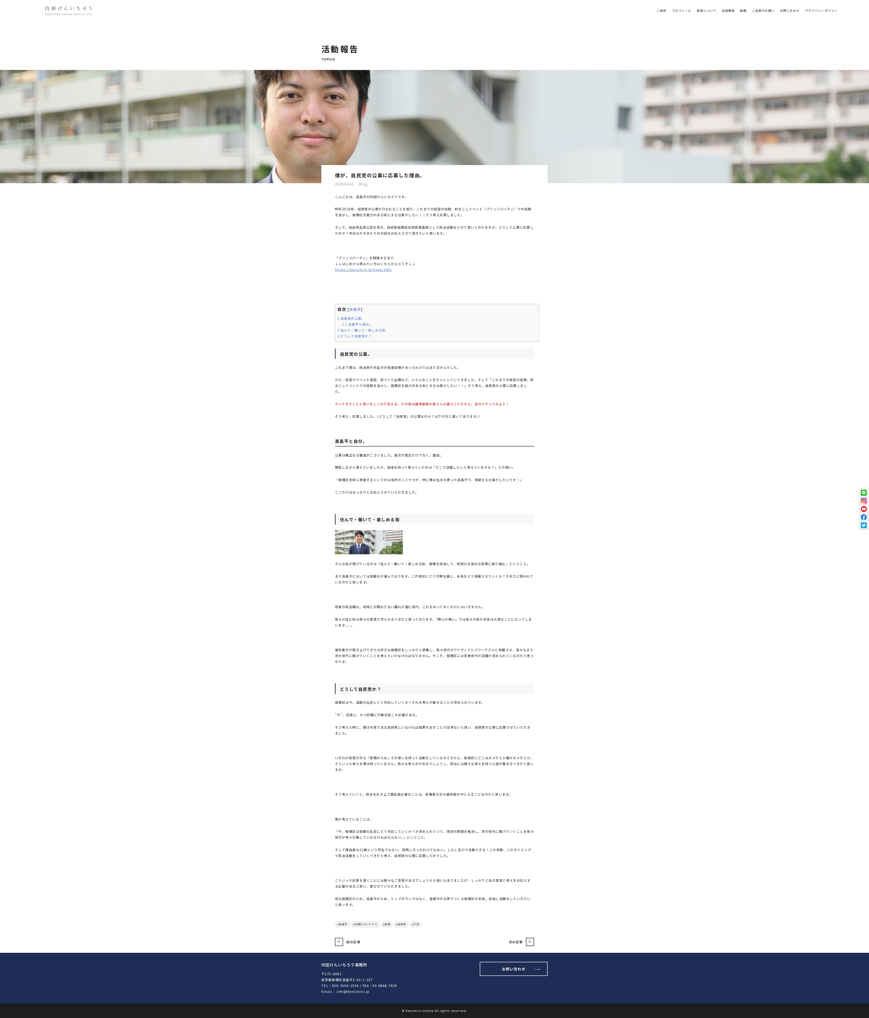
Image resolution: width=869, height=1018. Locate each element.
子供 (416, 924)
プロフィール (682, 10)
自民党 (402, 924)
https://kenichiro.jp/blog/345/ (363, 269)
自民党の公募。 (351, 318)
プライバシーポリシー (821, 10)
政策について (706, 10)
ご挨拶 (661, 10)
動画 (743, 10)
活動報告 (728, 10)
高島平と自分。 (357, 324)
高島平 (343, 924)
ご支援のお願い (763, 10)
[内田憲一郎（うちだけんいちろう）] (68, 11)
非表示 (355, 309)
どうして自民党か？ (354, 336)
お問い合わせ (790, 10)
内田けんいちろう (366, 924)
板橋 (387, 924)
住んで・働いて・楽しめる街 (361, 330)
